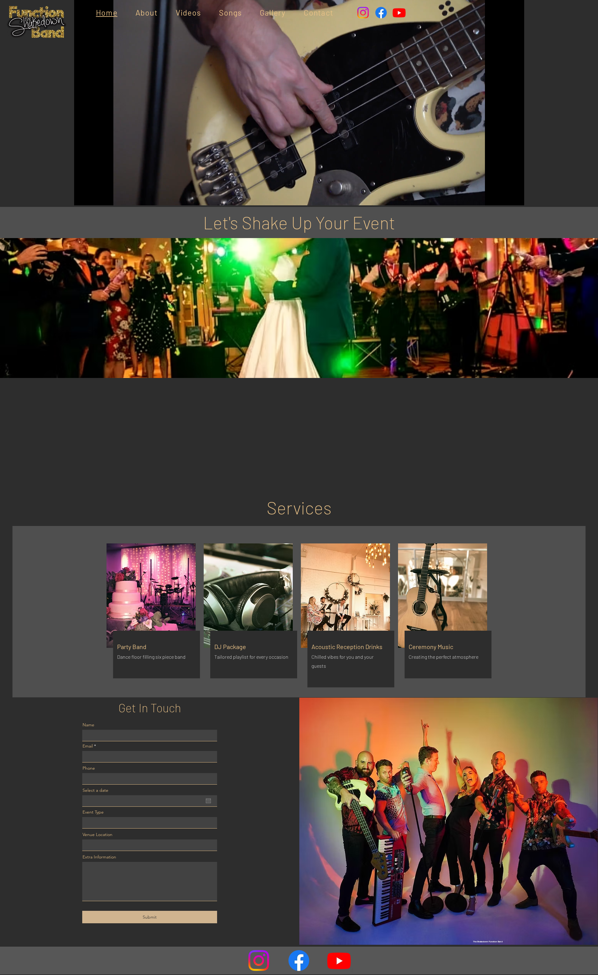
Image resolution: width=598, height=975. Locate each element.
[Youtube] (399, 12)
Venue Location (97, 834)
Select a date (95, 790)
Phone (89, 768)
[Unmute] (93, 197)
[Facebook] (381, 12)
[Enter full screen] (516, 197)
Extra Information (99, 857)
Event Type (93, 812)
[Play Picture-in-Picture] (505, 197)
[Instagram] (363, 12)
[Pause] (82, 197)
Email (88, 746)
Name (88, 725)
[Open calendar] (208, 800)
